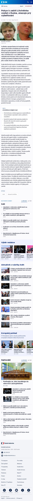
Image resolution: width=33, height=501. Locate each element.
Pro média (19, 460)
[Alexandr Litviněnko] (16, 31)
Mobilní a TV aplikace (6, 482)
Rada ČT (19, 473)
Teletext (3, 470)
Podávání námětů (21, 479)
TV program (4, 460)
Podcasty (3, 473)
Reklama (19, 463)
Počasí (3, 476)
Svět (4, 194)
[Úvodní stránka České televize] (7, 443)
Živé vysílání (4, 463)
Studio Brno (20, 466)
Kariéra (19, 476)
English (3, 498)
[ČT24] (4, 2)
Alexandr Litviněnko (12, 194)
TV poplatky (4, 466)
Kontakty (19, 485)
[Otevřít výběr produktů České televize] (31, 2)
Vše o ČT (3, 485)
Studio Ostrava (21, 470)
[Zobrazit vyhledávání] (28, 2)
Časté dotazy (20, 482)
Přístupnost (19, 498)
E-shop (3, 479)
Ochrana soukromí (10, 498)
